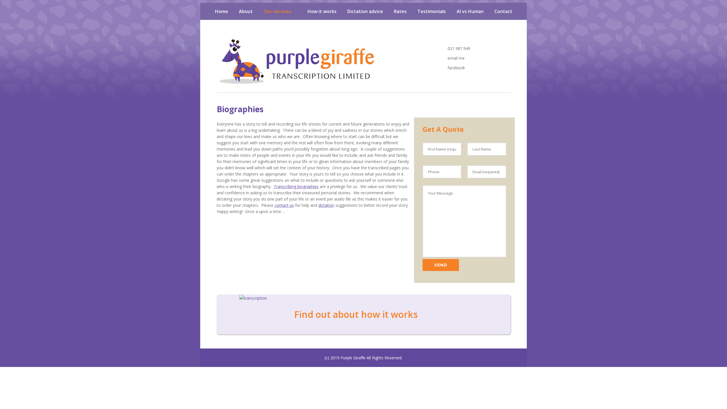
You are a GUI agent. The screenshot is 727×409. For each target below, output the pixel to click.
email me (455, 58)
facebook (455, 67)
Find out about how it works (356, 314)
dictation (326, 205)
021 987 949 (458, 48)
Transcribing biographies (296, 186)
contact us (284, 205)
